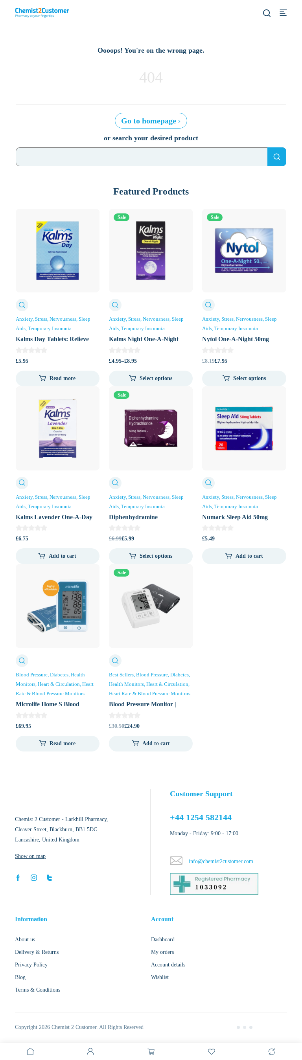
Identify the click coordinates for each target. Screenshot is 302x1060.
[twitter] (49, 877)
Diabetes (59, 675)
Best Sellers (121, 675)
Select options (156, 378)
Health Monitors (126, 684)
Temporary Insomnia (50, 328)
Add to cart (62, 556)
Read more (63, 378)
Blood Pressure (32, 675)
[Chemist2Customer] (42, 12)
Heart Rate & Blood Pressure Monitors (149, 693)
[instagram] (34, 877)
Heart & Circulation (59, 684)
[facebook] (18, 877)
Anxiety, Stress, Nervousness (46, 319)
